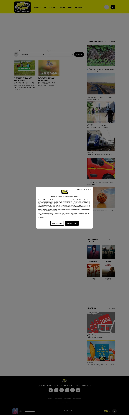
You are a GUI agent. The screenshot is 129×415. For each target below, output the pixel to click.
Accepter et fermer (72, 223)
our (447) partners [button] (45, 199)
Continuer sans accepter (84, 189)
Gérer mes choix (57, 223)
